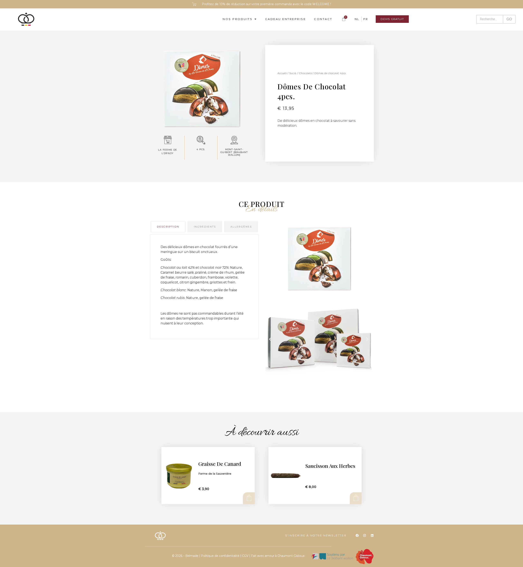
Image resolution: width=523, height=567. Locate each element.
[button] (270, 339)
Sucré (293, 73)
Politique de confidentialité (220, 556)
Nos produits (238, 19)
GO (509, 19)
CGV (245, 556)
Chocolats (305, 73)
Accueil (282, 73)
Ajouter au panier (249, 498)
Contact (323, 19)
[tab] (168, 226)
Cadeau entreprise (285, 19)
